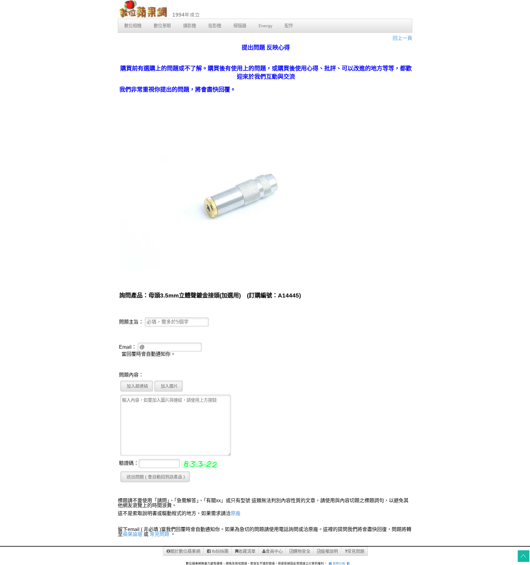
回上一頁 (402, 38)
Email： (127, 347)
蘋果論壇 (132, 534)
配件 (289, 25)
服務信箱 (338, 563)
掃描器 (239, 25)
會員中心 (274, 551)
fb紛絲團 (220, 551)
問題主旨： (131, 322)
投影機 (214, 25)
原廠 (235, 513)
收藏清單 (246, 551)
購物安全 (301, 551)
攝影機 (189, 25)
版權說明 (329, 551)
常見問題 (159, 534)
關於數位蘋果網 (185, 551)
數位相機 (132, 25)
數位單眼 (162, 25)
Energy (265, 25)
